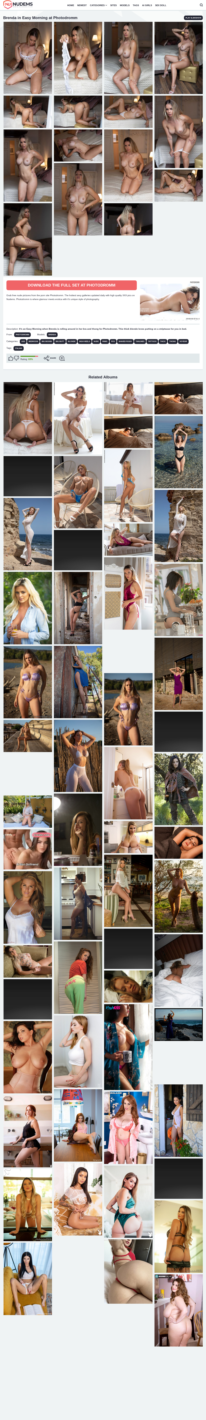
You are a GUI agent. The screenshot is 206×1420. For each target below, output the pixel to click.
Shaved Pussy (125, 341)
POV (113, 341)
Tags (136, 5)
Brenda (52, 335)
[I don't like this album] (16, 358)
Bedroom (33, 341)
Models (125, 5)
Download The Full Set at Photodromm (71, 285)
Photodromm (22, 335)
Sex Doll (160, 5)
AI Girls (147, 5)
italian (18, 348)
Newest (82, 5)
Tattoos (152, 341)
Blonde (71, 341)
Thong (172, 341)
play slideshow (193, 18)
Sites (113, 5)
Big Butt (60, 341)
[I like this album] (10, 358)
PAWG (105, 341)
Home (70, 5)
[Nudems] (18, 4)
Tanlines (140, 341)
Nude (96, 341)
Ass (23, 341)
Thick (163, 341)
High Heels (84, 341)
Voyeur (183, 341)
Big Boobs (47, 341)
